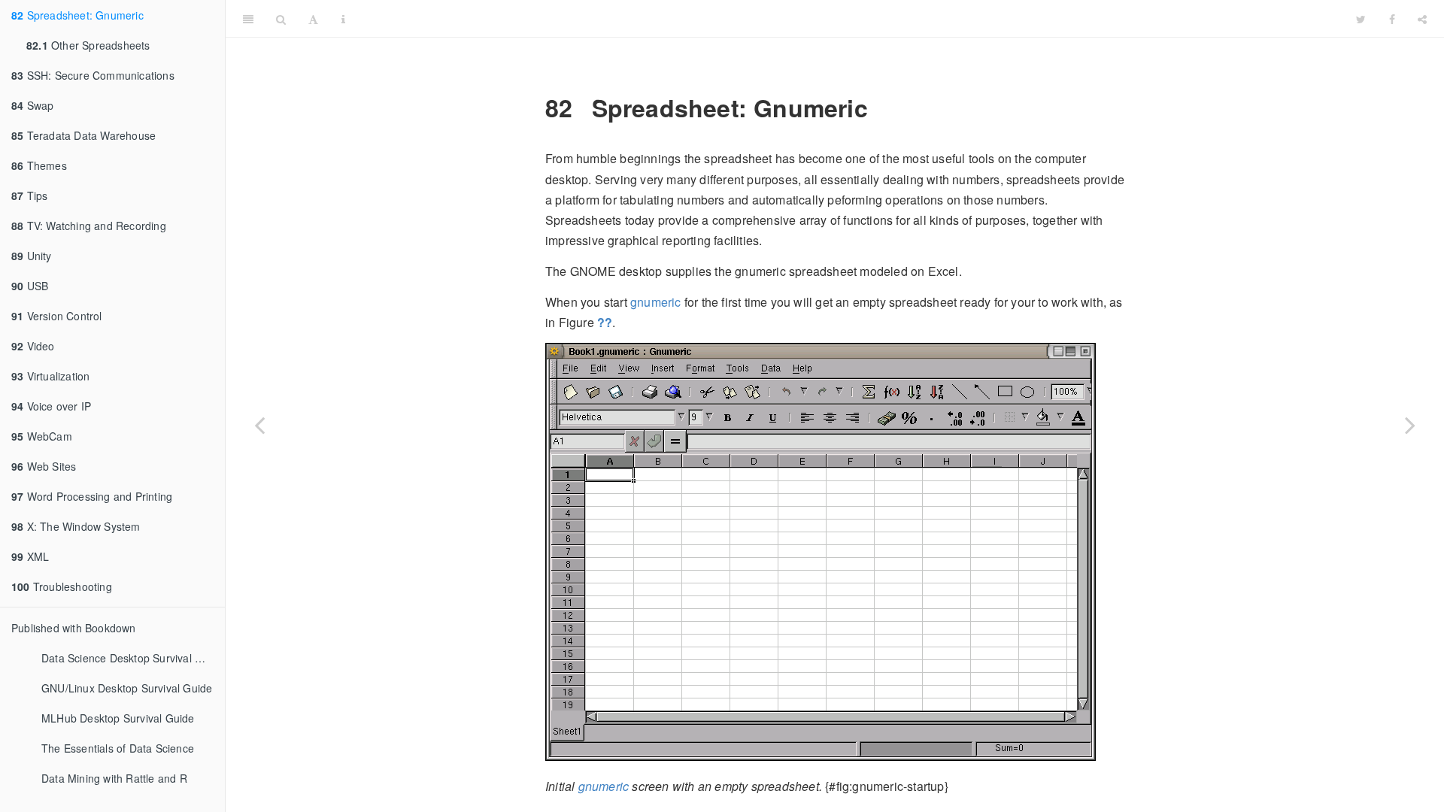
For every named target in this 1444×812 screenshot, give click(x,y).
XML (30, 556)
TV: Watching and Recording (88, 225)
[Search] (281, 19)
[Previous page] (259, 425)
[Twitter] (1361, 19)
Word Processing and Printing (91, 496)
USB (29, 285)
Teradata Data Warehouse (83, 135)
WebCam (41, 436)
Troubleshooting (61, 586)
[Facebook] (1392, 19)
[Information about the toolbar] (343, 19)
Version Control (56, 315)
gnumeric (655, 302)
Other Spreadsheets (88, 45)
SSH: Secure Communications (92, 75)
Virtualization (50, 375)
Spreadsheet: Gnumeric (77, 15)
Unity (31, 255)
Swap (32, 105)
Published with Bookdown (73, 627)
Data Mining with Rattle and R (114, 778)
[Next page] (1410, 425)
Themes (39, 165)
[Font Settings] (313, 19)
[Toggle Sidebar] (248, 19)
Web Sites (43, 466)
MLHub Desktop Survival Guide (118, 718)
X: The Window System (76, 526)
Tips (29, 195)
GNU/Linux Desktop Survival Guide (126, 687)
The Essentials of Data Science (117, 748)
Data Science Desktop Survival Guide (132, 657)
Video (33, 345)
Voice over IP (51, 406)
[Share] (1422, 19)
